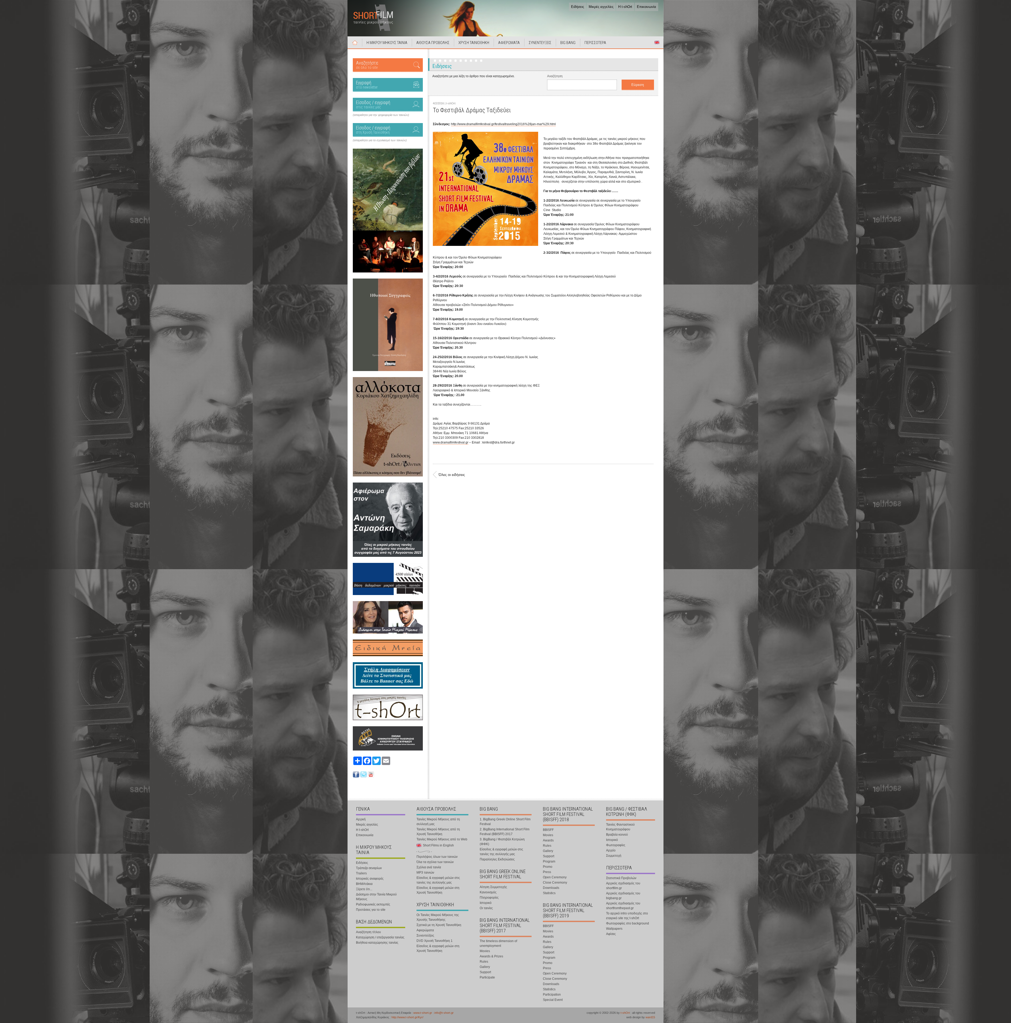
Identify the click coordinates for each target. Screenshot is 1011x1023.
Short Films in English (656, 42)
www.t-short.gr (422, 1012)
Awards (548, 840)
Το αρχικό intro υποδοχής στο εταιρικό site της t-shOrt (627, 916)
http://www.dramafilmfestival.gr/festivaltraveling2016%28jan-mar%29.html (503, 124)
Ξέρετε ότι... (364, 889)
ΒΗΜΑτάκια (364, 884)
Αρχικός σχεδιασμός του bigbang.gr (623, 896)
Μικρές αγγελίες (601, 7)
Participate (487, 977)
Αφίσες (611, 934)
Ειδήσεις (577, 7)
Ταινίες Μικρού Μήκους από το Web (442, 839)
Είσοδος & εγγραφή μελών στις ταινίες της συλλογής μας (438, 880)
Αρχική (355, 42)
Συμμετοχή (613, 856)
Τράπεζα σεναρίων (369, 868)
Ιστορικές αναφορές (370, 878)
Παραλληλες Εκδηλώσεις (497, 859)
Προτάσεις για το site (370, 910)
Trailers (361, 873)
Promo (547, 867)
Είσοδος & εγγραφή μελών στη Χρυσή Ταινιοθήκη (438, 890)
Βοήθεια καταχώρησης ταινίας (377, 942)
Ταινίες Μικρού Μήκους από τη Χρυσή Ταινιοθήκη (438, 831)
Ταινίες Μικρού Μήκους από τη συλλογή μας (438, 821)
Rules (484, 961)
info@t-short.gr (444, 1012)
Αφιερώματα (425, 930)
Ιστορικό (486, 903)
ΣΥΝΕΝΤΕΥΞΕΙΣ (540, 42)
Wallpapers (614, 929)
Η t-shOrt (625, 7)
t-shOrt (625, 1012)
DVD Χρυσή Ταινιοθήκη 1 (435, 941)
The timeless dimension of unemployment (498, 943)
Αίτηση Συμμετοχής (493, 887)
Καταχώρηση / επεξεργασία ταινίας (380, 937)
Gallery (485, 967)
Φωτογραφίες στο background (627, 923)
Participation (552, 994)
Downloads (551, 888)
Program (549, 861)
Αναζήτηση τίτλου (368, 932)
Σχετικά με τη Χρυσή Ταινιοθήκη (439, 925)
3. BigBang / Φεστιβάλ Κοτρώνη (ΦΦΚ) (502, 841)
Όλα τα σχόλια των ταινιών (435, 862)
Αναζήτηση (555, 76)
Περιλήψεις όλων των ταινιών (437, 857)
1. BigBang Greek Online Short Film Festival (505, 821)
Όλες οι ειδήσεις (452, 474)
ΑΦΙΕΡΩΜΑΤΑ (509, 42)
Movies (485, 951)
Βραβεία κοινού (617, 834)
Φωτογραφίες (615, 845)
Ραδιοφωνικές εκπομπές (373, 904)
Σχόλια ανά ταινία (429, 867)
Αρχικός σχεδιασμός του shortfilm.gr (623, 885)
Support (485, 972)
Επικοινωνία (646, 7)
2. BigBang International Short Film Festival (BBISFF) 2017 (504, 831)
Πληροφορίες (489, 897)
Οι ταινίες (486, 908)
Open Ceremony (555, 877)
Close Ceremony (555, 882)
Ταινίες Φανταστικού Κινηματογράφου (620, 827)
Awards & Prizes (491, 956)
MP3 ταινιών (425, 872)
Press (547, 872)
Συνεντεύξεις (425, 935)
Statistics (549, 893)
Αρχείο (611, 850)
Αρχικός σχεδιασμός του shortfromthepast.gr (623, 906)
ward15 (650, 1017)
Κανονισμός (488, 892)
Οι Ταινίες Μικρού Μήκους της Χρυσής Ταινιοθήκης (438, 917)
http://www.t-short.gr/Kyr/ (407, 1017)
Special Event (553, 1000)
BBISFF (548, 830)
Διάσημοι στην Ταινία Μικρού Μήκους (376, 897)
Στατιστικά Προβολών (621, 878)
